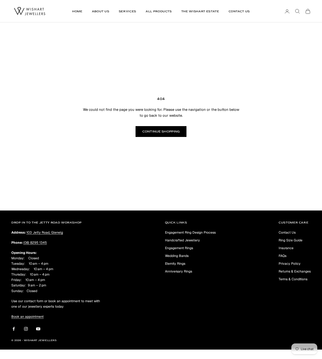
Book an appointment (27, 316)
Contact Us (239, 11)
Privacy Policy (290, 263)
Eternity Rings (175, 263)
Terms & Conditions (293, 279)
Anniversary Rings (178, 271)
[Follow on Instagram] (26, 328)
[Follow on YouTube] (38, 328)
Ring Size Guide (290, 240)
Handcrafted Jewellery (182, 240)
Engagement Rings (179, 248)
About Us (100, 11)
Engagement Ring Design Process (190, 232)
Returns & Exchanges (295, 271)
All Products (159, 11)
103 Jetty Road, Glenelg (44, 232)
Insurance (286, 248)
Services (127, 11)
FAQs (282, 256)
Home (77, 11)
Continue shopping (161, 131)
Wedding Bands (177, 256)
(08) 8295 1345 (35, 242)
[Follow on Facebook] (13, 328)
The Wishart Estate (200, 11)
